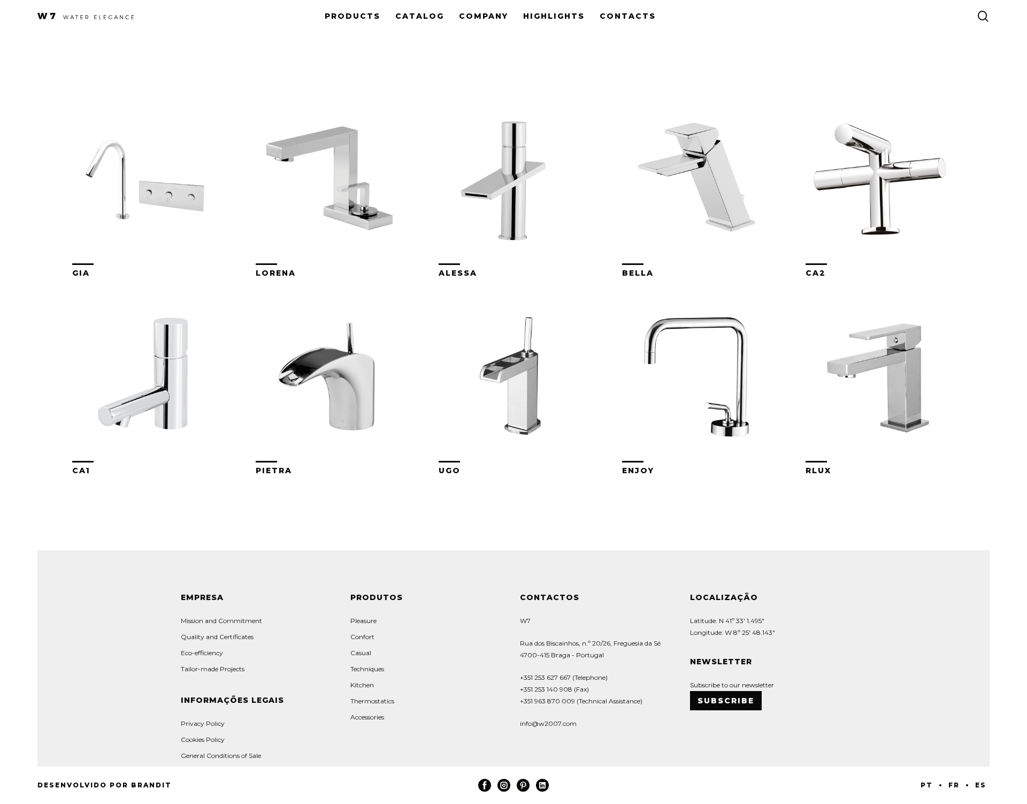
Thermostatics (372, 701)
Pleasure (363, 621)
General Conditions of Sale (221, 756)
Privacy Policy (203, 723)
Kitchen (362, 685)
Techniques (367, 669)
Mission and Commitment (221, 621)
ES (980, 785)
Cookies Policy (203, 739)
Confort (362, 637)
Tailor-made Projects (212, 669)
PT (927, 785)
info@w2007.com (548, 723)
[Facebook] (484, 789)
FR (954, 785)
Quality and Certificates (217, 637)
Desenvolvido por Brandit (104, 785)
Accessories (367, 717)
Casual (360, 653)
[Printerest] (523, 789)
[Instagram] (503, 789)
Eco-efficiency (202, 653)
